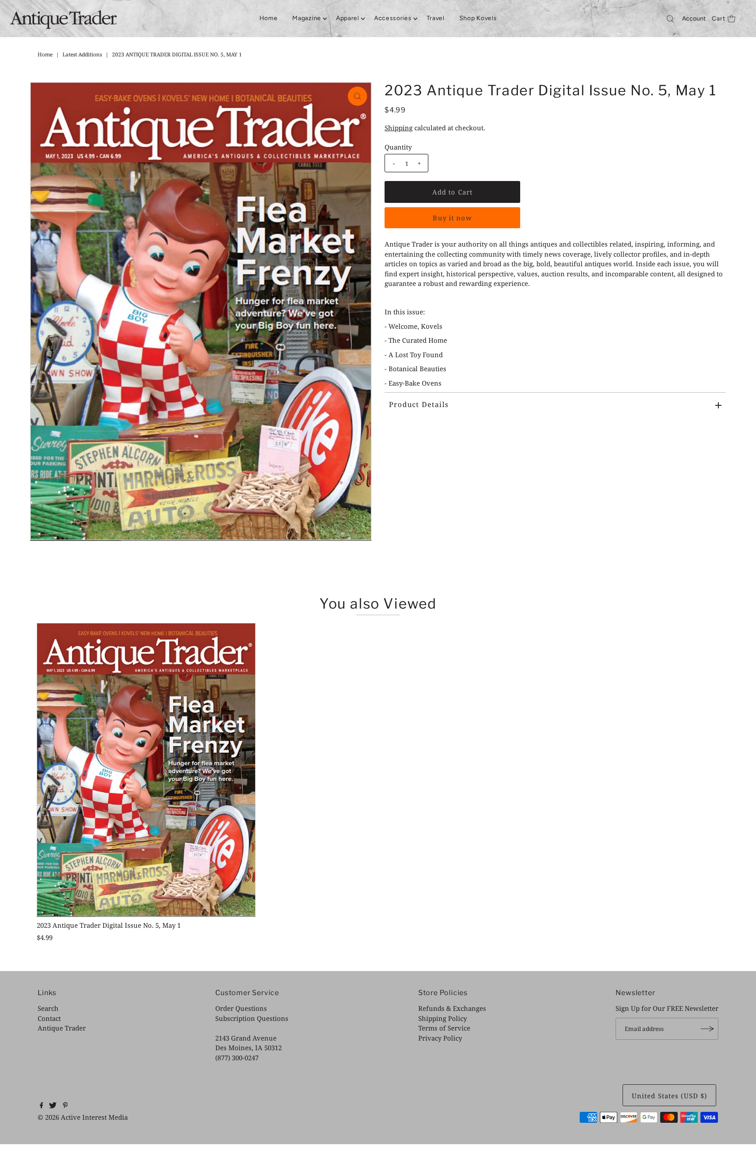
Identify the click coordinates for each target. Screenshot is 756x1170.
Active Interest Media (94, 1117)
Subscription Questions (251, 1018)
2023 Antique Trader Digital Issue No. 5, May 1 (109, 925)
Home (268, 18)
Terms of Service (444, 1028)
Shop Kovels (478, 18)
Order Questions (241, 1008)
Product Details (418, 404)
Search (48, 1008)
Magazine (306, 18)
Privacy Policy (440, 1038)
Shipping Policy (442, 1018)
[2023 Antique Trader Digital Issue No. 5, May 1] (146, 770)
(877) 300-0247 (237, 1057)
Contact (49, 1018)
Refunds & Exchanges (452, 1008)
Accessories (393, 18)
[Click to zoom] (357, 96)
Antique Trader (62, 1028)
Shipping (399, 127)
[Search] (670, 19)
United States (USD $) (669, 1095)
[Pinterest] (65, 1105)
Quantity (398, 147)
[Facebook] (41, 1105)
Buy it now (452, 217)
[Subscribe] (707, 1029)
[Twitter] (52, 1105)
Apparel (347, 18)
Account (694, 18)
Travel (435, 18)
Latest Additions (82, 54)
